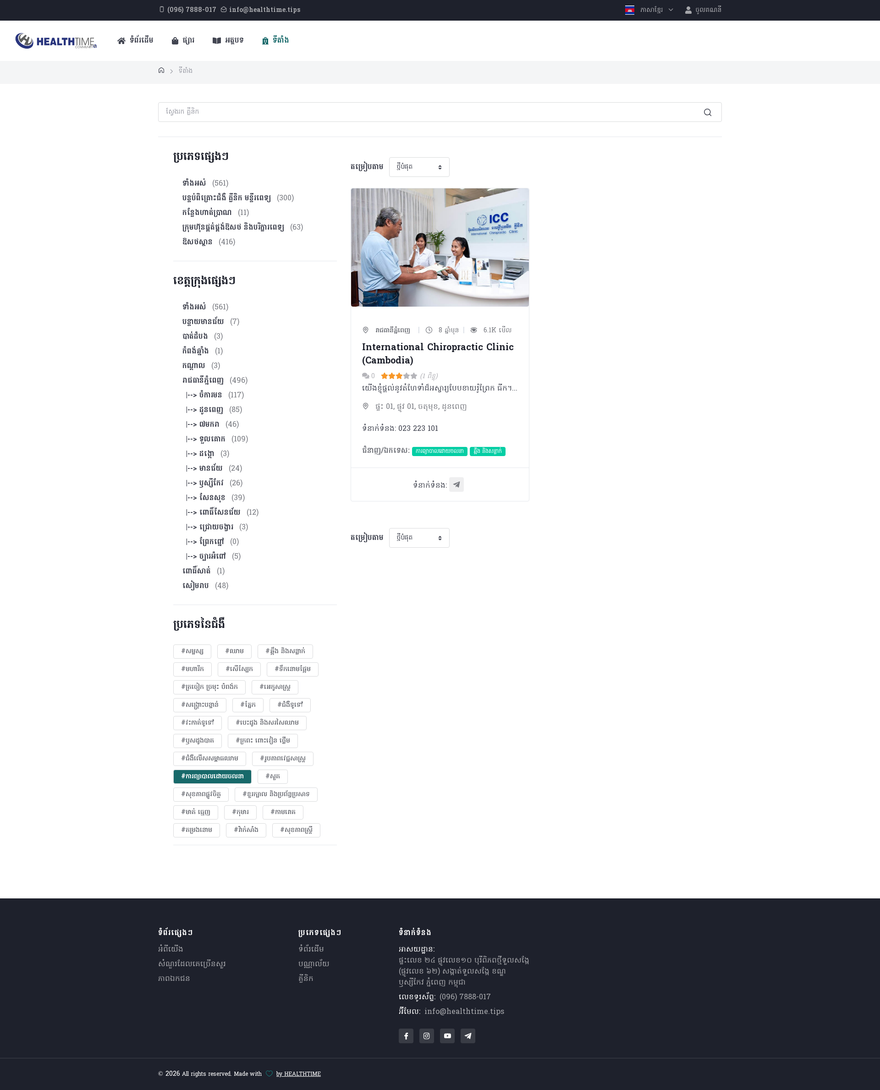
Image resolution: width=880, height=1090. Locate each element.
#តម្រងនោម (196, 830)
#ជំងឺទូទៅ (290, 705)
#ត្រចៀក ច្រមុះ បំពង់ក (209, 687)
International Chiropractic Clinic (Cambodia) (438, 354)
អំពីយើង (170, 949)
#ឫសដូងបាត (197, 741)
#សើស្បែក (239, 669)
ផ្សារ (187, 40)
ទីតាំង (279, 40)
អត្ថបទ (233, 40)
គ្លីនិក (306, 979)
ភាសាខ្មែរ (651, 10)
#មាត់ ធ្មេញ (195, 812)
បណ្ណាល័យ (314, 964)
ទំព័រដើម (140, 40)
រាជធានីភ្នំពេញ (391, 331)
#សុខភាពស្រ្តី (296, 830)
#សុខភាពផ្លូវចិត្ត (201, 794)
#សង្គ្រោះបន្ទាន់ (200, 705)
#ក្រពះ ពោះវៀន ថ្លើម (263, 741)
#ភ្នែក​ (248, 705)
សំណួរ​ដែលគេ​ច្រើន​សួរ (192, 964)
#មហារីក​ (192, 669)
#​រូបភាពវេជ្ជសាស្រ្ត (283, 759)
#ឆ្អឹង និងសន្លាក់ (285, 651)
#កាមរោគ (283, 812)
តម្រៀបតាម (367, 167)
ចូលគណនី (707, 10)
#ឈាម (234, 651)
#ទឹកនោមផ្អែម (293, 669)
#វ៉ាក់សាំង (246, 830)
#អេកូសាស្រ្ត (275, 687)
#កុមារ (240, 812)
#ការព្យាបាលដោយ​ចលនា (212, 777)
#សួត (272, 777)
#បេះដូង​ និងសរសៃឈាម (267, 723)
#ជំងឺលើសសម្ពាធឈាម (209, 759)
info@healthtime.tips (464, 1012)
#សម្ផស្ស (192, 651)
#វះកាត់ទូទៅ (197, 723)
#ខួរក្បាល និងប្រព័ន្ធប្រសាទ (276, 794)
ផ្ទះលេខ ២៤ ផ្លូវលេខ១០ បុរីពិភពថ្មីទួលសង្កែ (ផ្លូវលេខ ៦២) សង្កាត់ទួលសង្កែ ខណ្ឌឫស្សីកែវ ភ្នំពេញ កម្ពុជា (464, 971)
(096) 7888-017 (465, 997)
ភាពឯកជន (174, 979)
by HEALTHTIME (298, 1074)
